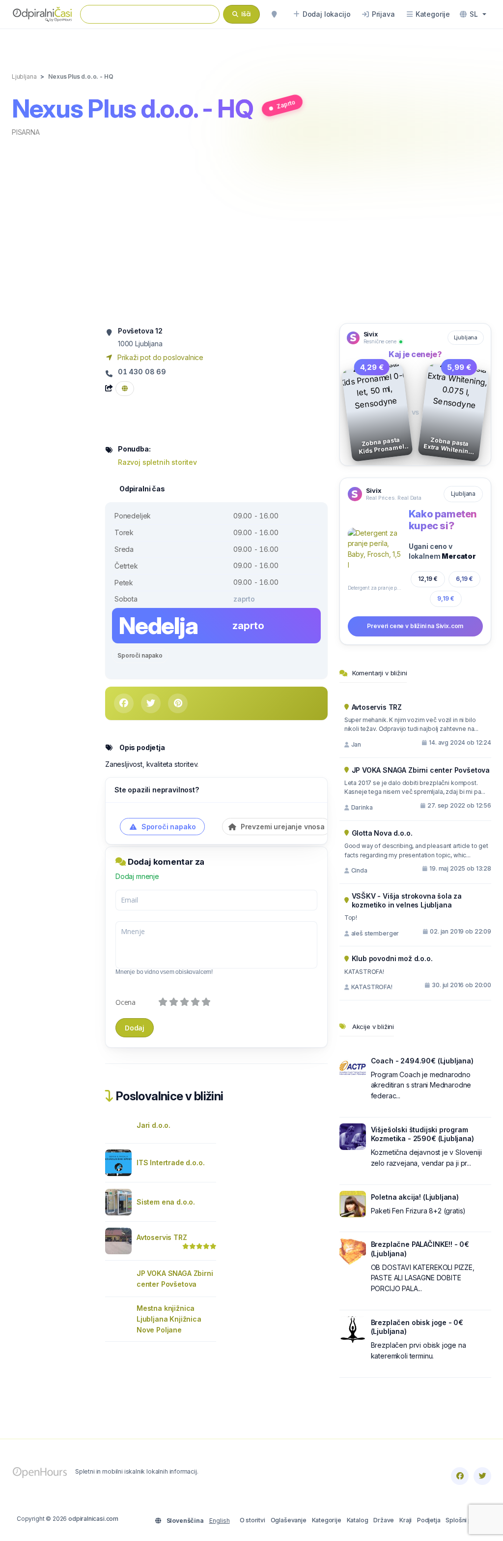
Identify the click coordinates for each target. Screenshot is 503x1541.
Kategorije (326, 1520)
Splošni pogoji (466, 1520)
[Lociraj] (274, 14)
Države (383, 1520)
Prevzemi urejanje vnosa (282, 826)
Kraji (405, 1520)
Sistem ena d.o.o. (166, 1202)
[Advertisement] (251, 229)
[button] (473, 14)
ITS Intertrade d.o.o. (170, 1162)
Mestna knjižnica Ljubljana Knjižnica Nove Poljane (169, 1319)
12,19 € (428, 578)
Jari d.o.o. (153, 1125)
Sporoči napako (140, 655)
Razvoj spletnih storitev (157, 462)
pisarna (26, 132)
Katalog (357, 1520)
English (219, 1520)
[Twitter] (482, 1476)
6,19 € (464, 579)
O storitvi (252, 1520)
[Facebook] (460, 1476)
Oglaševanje (289, 1520)
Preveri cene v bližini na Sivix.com (415, 626)
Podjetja (429, 1520)
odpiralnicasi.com (93, 1518)
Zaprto (286, 104)
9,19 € (445, 598)
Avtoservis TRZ (162, 1237)
